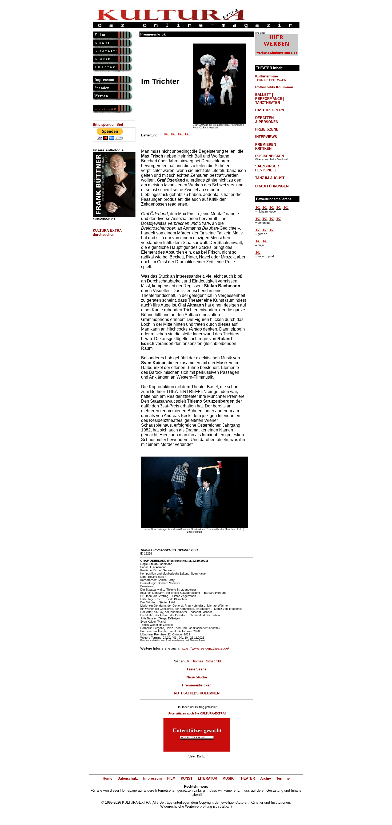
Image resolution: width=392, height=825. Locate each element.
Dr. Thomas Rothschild (203, 661)
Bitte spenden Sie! (108, 125)
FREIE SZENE (266, 129)
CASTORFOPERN (269, 110)
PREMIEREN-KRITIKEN (266, 147)
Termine (283, 778)
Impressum (152, 778)
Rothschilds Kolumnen (274, 87)
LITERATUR (207, 778)
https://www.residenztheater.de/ (205, 648)
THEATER (247, 778)
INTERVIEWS (266, 137)
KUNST (187, 778)
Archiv (265, 778)
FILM (171, 778)
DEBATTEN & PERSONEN (266, 120)
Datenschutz (128, 778)
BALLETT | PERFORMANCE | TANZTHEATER (269, 99)
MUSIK (228, 778)
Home (107, 778)
